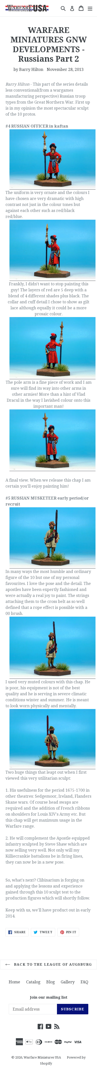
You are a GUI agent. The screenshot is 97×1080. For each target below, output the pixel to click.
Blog (50, 982)
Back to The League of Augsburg (52, 964)
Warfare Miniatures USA (42, 1057)
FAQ (84, 982)
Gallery (68, 982)
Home (14, 982)
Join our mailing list (48, 997)
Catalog (33, 982)
